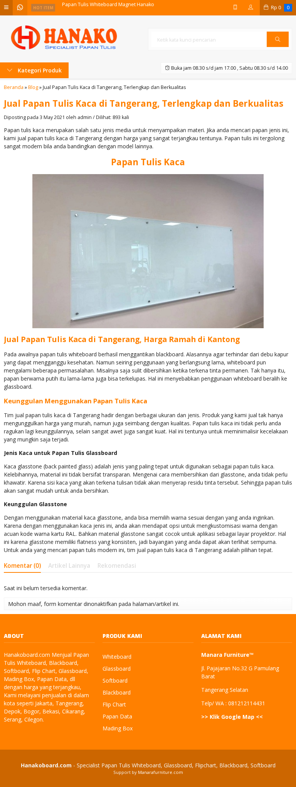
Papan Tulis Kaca (148, 162)
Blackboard (117, 692)
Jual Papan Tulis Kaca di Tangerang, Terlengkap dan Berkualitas (143, 103)
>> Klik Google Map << (232, 716)
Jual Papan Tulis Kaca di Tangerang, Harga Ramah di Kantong (122, 339)
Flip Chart (114, 704)
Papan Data (117, 716)
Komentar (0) (22, 566)
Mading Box (118, 728)
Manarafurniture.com (160, 772)
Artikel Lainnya (69, 566)
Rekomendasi (117, 566)
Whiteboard (117, 656)
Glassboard (117, 668)
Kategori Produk (39, 70)
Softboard (115, 680)
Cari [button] (278, 46)
